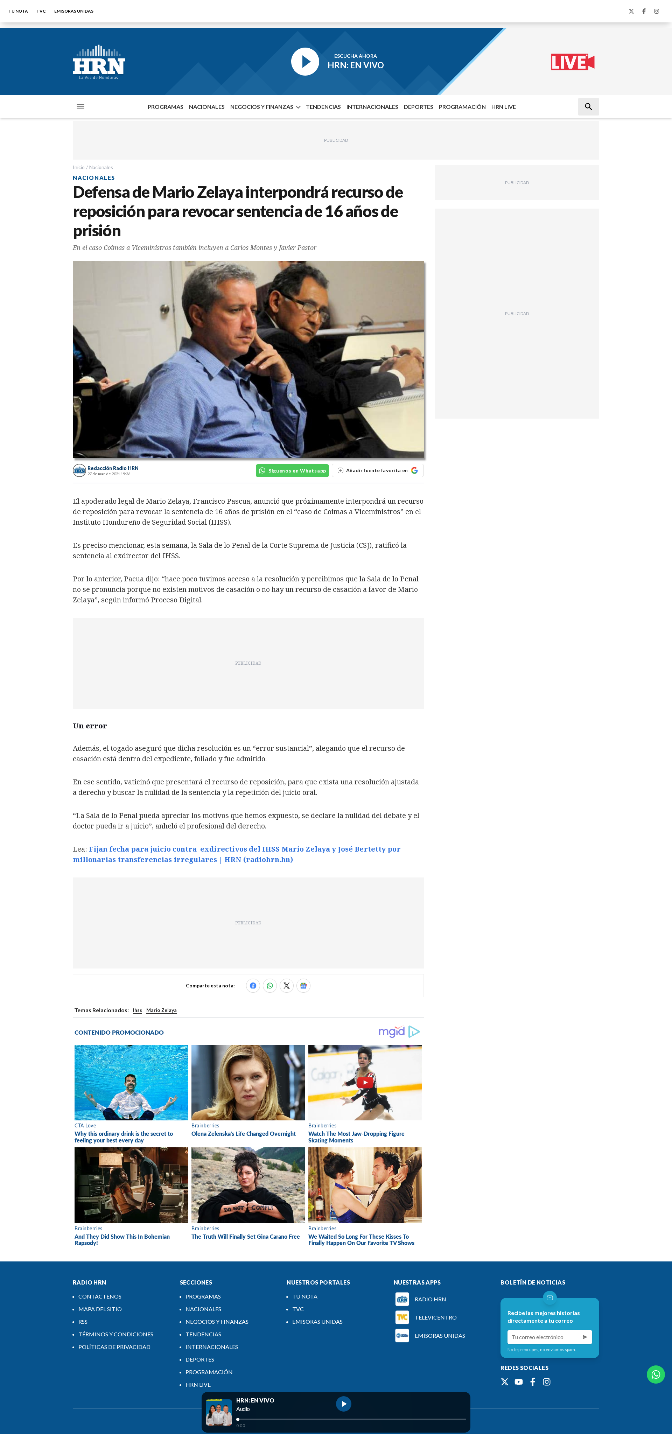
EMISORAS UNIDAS (73, 11)
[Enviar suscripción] (585, 1337)
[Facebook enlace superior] (644, 11)
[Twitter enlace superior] (631, 11)
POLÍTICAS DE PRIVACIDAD (114, 1346)
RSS (83, 1321)
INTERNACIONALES (372, 106)
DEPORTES (418, 106)
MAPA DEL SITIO (100, 1309)
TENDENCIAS (323, 106)
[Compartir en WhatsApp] (270, 986)
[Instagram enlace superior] (656, 11)
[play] (343, 1404)
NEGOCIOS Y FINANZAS (261, 106)
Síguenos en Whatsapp (297, 471)
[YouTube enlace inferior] (518, 1382)
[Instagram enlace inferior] (546, 1382)
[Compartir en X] (287, 986)
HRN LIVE (503, 106)
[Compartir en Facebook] (253, 986)
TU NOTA (18, 11)
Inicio (79, 167)
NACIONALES (207, 106)
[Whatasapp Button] (656, 1374)
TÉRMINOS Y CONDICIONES (115, 1334)
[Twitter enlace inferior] (504, 1382)
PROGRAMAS (165, 106)
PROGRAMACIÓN (462, 106)
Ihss (137, 1010)
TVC (41, 11)
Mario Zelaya (161, 1010)
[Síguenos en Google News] (303, 986)
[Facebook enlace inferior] (532, 1382)
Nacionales (101, 167)
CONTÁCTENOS (99, 1296)
